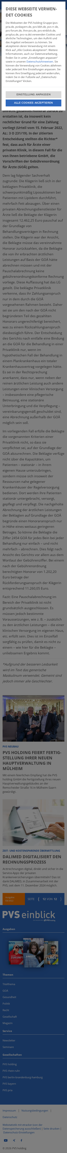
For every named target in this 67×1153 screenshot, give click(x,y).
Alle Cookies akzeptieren (33, 103)
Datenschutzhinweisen (39, 61)
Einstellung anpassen (33, 94)
